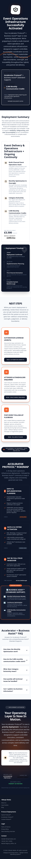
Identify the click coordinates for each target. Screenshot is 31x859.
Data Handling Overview (8, 831)
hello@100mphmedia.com (8, 839)
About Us (3, 803)
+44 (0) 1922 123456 (6, 841)
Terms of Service (5, 827)
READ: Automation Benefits (15, 359)
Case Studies (4, 805)
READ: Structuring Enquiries (15, 397)
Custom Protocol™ (6, 819)
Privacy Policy (5, 829)
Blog (2, 807)
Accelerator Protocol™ (7, 817)
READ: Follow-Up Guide (15, 437)
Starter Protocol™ (6, 815)
